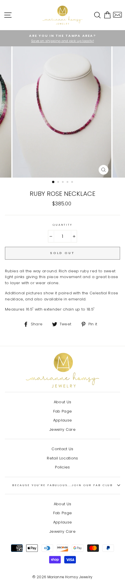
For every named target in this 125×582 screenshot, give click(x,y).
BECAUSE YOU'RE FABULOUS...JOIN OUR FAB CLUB (62, 485)
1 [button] (53, 182)
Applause (62, 420)
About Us (63, 401)
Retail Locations (62, 458)
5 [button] (72, 182)
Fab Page (62, 411)
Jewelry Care (62, 429)
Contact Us (62, 448)
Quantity (62, 225)
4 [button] (68, 182)
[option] (62, 38)
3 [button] (63, 182)
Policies (62, 467)
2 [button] (58, 182)
